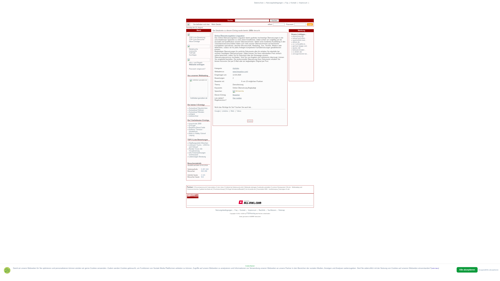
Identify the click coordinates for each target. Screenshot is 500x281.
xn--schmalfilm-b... (300, 44)
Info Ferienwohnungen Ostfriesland (197, 154)
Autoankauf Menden (196, 112)
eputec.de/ (297, 48)
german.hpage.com (300, 46)
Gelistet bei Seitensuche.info (234, 187)
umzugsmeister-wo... (300, 54)
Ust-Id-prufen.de (250, 189)
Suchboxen (272, 210)
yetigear (192, 114)
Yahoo (238, 111)
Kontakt (293, 3)
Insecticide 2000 (195, 124)
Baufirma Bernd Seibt (197, 128)
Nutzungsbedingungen (274, 3)
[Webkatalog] (192, 198)
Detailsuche (193, 49)
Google (217, 111)
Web (232, 111)
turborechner (193, 116)
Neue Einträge (194, 41)
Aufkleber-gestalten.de (198, 98)
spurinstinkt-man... (300, 40)
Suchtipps (193, 55)
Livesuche (193, 51)
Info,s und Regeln (195, 63)
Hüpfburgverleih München (198, 143)
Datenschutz (259, 3)
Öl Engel (192, 126)
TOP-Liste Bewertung (197, 38)
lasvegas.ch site (284, 189)
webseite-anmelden (264, 187)
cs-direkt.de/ (297, 52)
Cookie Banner (250, 266)
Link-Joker (220, 187)
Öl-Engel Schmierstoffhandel (235, 189)
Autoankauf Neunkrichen (198, 108)
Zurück (250, 121)
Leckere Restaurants (278, 187)
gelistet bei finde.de (206, 189)
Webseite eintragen (251, 187)
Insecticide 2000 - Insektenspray (267, 189)
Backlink (262, 210)
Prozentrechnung (219, 189)
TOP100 (192, 53)
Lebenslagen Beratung (197, 157)
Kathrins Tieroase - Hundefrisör (196, 130)
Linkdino (225, 111)
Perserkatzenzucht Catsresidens (205, 187)
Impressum (303, 3)
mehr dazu (435, 268)
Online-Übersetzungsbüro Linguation (230, 36)
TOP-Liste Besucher (196, 39)
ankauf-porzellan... (300, 38)
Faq (286, 3)
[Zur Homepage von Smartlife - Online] (7, 270)
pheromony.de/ (298, 36)
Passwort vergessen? (197, 69)
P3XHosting (250, 213)
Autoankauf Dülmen (196, 110)
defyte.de (296, 42)
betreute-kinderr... (299, 50)
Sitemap (281, 210)
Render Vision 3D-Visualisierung (196, 150)
